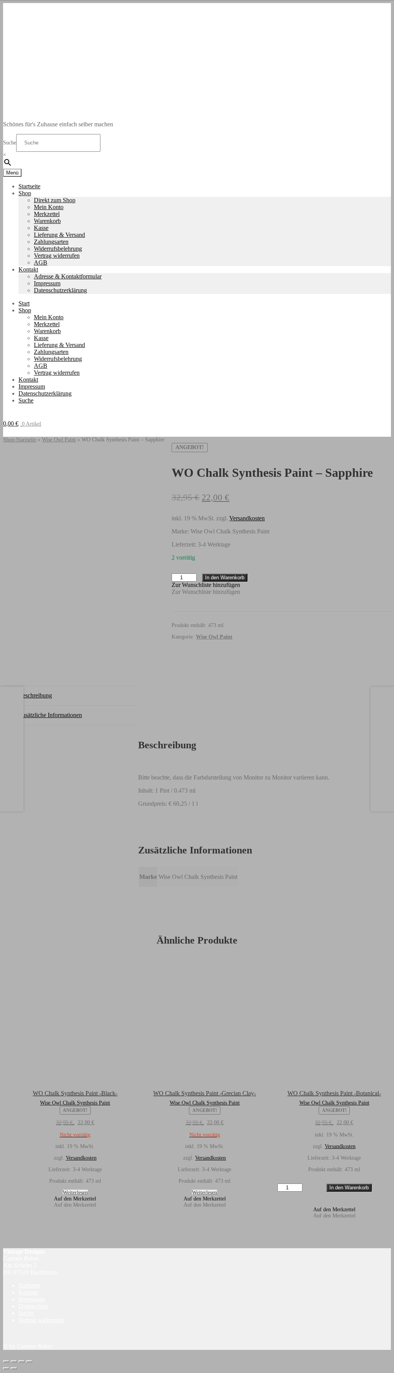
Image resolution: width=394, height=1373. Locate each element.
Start (24, 303)
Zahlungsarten (51, 241)
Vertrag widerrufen (57, 255)
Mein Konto (48, 207)
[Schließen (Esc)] (29, 1361)
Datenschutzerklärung (60, 290)
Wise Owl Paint (59, 440)
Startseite (29, 186)
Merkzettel (47, 214)
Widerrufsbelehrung (58, 248)
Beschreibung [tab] (35, 695)
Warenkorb (47, 221)
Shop (24, 193)
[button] (206, 585)
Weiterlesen (75, 1192)
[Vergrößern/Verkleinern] (6, 1361)
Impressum (47, 283)
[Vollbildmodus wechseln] (14, 1361)
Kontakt (28, 269)
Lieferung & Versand (59, 234)
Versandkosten (247, 518)
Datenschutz (33, 1306)
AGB (40, 262)
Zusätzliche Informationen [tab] (50, 715)
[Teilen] (21, 1361)
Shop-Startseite (19, 440)
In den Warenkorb (224, 577)
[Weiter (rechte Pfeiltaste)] (14, 1368)
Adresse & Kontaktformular (68, 276)
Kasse (41, 228)
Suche (9, 143)
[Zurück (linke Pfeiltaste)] (6, 1368)
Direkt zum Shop (54, 200)
